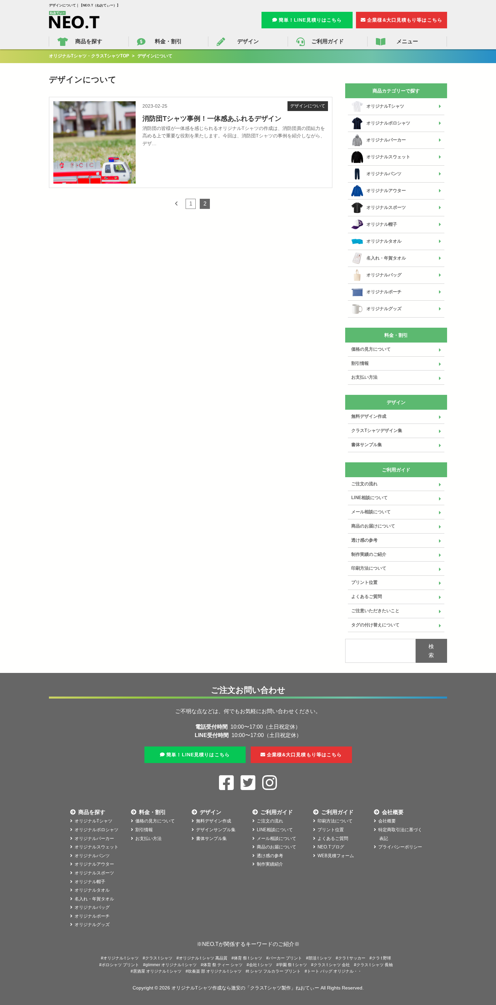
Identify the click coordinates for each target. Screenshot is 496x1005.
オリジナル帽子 (381, 224)
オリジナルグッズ (384, 308)
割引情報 (360, 363)
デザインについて (307, 105)
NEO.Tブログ (331, 846)
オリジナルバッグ (384, 274)
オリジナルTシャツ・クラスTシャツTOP (89, 55)
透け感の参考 (364, 540)
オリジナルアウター (386, 190)
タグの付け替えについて (375, 624)
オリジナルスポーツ (386, 207)
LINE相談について (369, 497)
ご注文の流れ (364, 483)
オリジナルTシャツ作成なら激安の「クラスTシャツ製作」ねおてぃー (245, 987)
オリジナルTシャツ (385, 106)
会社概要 (387, 820)
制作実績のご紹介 (368, 554)
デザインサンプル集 (216, 829)
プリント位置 (364, 582)
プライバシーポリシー (400, 846)
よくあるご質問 (366, 596)
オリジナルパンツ (384, 173)
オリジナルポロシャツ (388, 123)
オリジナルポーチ (384, 291)
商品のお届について (276, 846)
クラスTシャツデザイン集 (376, 430)
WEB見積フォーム (336, 855)
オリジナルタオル (384, 241)
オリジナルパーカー (386, 139)
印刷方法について (368, 568)
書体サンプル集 (366, 444)
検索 (431, 651)
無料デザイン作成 (368, 416)
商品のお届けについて (373, 525)
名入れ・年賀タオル (386, 258)
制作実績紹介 (270, 864)
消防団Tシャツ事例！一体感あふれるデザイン (211, 118)
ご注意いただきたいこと (375, 610)
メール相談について (371, 511)
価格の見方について (371, 349)
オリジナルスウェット (388, 156)
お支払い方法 (364, 377)
